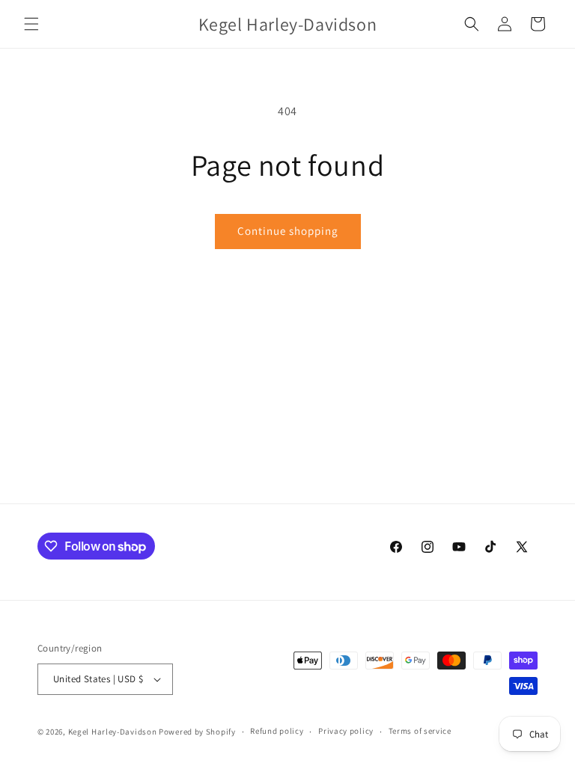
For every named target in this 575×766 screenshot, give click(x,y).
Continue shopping (287, 231)
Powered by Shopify (197, 731)
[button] (31, 23)
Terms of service (420, 731)
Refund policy (276, 731)
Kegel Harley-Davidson (112, 731)
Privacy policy (346, 731)
